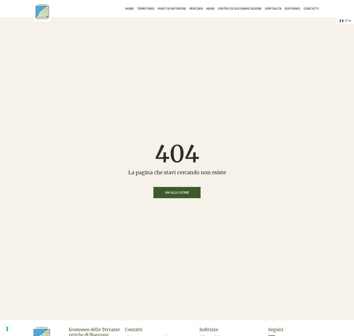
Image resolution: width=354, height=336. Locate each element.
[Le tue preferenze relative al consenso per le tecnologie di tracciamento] (7, 329)
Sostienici (292, 8)
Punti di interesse (172, 8)
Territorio (145, 8)
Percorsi (196, 8)
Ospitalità (273, 8)
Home (129, 8)
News (210, 8)
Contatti (311, 8)
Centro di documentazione (240, 8)
